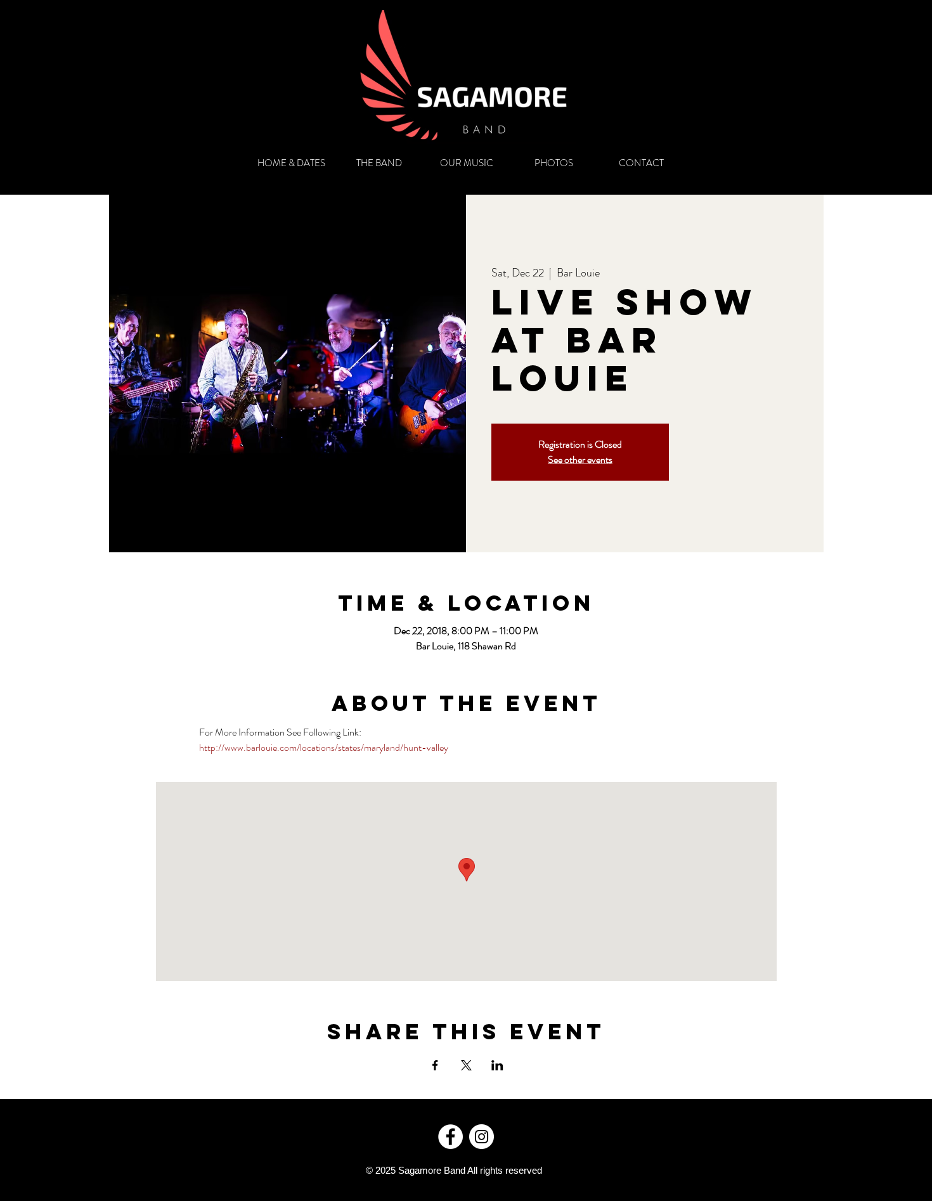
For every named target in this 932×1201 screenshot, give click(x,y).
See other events (580, 459)
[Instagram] (481, 1136)
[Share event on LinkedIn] (497, 1065)
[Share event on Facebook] (435, 1065)
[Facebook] (450, 1136)
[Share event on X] (466, 1065)
